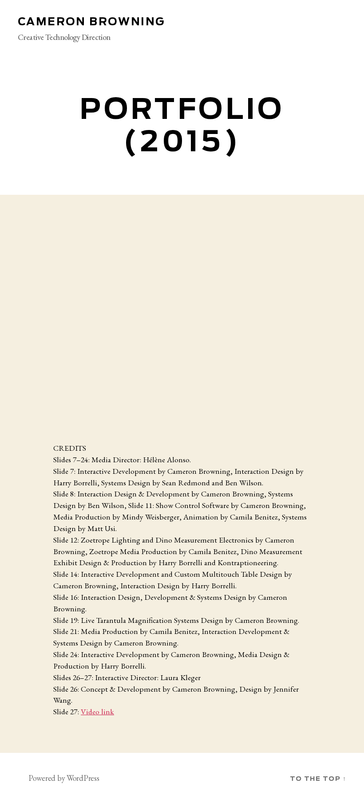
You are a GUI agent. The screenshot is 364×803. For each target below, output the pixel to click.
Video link (97, 711)
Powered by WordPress (63, 778)
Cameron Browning (91, 22)
